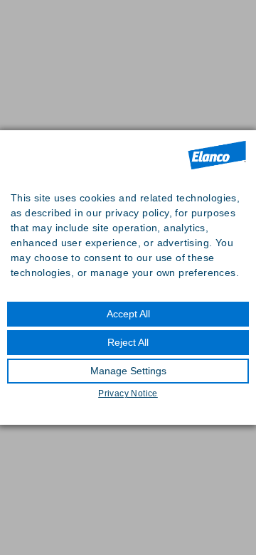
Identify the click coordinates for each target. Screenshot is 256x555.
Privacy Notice (128, 393)
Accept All (128, 313)
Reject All (128, 342)
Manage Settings (128, 370)
